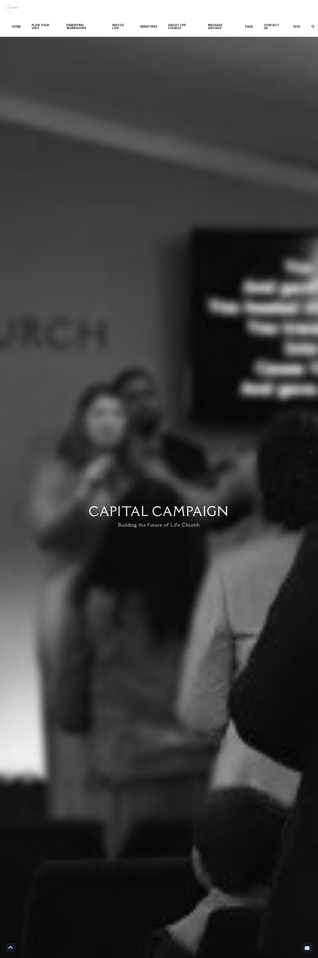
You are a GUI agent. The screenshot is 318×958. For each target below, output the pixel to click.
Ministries (148, 26)
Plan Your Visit (40, 27)
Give (296, 26)
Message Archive (215, 27)
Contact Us (271, 27)
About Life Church (177, 27)
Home (16, 26)
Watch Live (118, 27)
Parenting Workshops (76, 27)
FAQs (249, 26)
